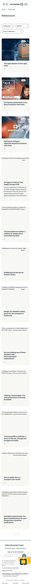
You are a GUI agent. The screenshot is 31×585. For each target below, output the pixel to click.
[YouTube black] (10, 548)
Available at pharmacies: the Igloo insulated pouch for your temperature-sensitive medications (15, 519)
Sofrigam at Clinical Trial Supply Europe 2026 (13, 183)
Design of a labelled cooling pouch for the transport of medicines (14, 313)
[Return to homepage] (16, 4)
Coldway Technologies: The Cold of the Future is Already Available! (14, 397)
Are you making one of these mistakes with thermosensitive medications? (15, 355)
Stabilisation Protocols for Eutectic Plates (14, 273)
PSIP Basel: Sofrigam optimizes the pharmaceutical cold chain (15, 143)
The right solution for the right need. (15, 65)
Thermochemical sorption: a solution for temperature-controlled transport (14, 234)
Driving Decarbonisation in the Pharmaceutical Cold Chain (15, 103)
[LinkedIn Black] (21, 548)
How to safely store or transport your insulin (12, 478)
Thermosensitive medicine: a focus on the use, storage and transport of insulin (15, 438)
